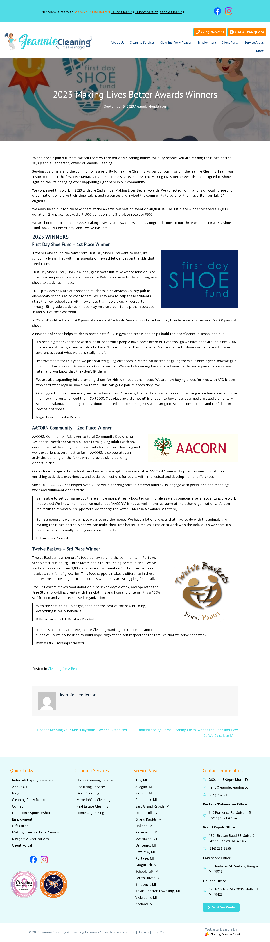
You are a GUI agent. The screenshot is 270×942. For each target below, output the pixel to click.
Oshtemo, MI (145, 845)
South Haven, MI (148, 878)
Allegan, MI (144, 787)
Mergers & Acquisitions (30, 839)
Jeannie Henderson (151, 106)
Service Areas (254, 42)
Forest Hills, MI (147, 812)
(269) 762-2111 (219, 795)
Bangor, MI (144, 793)
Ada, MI (141, 780)
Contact (18, 806)
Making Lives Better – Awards (35, 832)
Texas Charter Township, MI (157, 891)
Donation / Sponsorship (31, 812)
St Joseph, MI (145, 884)
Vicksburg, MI (146, 897)
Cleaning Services (142, 42)
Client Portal (230, 42)
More (260, 51)
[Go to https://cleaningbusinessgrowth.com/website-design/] (212, 932)
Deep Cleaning (87, 793)
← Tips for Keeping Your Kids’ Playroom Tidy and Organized (79, 730)
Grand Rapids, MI (148, 819)
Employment (206, 42)
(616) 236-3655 (219, 848)
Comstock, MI (146, 799)
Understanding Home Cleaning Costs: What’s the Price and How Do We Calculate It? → (187, 733)
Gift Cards (20, 826)
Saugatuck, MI (146, 865)
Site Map (159, 932)
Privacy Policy (124, 932)
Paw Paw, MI (145, 852)
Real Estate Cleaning (92, 806)
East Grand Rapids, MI (152, 806)
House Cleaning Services (95, 780)
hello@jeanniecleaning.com (230, 787)
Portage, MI (144, 858)
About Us (117, 42)
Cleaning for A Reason (65, 668)
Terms (143, 932)
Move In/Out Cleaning (93, 799)
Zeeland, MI (144, 904)
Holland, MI (144, 826)
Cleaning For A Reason (176, 42)
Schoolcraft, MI (147, 871)
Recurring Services (91, 787)
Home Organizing (90, 812)
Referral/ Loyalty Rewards (32, 780)
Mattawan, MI (146, 839)
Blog (15, 793)
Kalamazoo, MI (146, 832)
